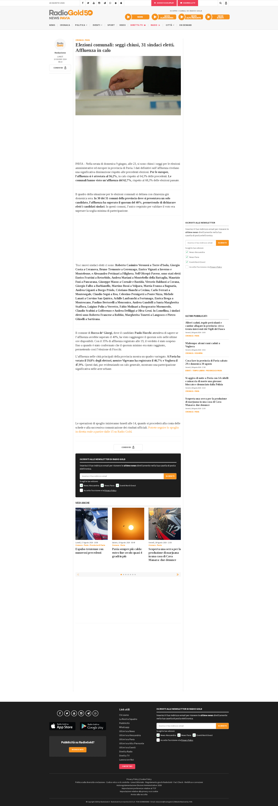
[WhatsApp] (110, 3)
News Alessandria (91, 485)
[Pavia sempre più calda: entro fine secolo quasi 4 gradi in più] (128, 524)
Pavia (87, 40)
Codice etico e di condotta (117, 782)
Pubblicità (124, 723)
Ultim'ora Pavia (127, 739)
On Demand (185, 25)
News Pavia (109, 485)
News (52, 25)
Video (122, 25)
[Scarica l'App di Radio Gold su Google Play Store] (93, 726)
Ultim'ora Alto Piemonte (131, 743)
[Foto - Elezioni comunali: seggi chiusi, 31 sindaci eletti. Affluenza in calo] (128, 85)
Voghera (199, 353)
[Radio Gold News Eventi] (217, 17)
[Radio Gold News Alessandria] (164, 17)
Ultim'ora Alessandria (130, 735)
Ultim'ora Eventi (127, 747)
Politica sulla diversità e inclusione (90, 782)
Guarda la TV (189, 3)
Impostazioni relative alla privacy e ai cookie (139, 791)
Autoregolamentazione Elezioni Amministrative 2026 (139, 785)
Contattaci (127, 766)
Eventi (97, 25)
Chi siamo (124, 715)
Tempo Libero (198, 370)
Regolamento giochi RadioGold (158, 782)
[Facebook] (82, 3)
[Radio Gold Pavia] (71, 14)
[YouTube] (93, 3)
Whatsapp (124, 727)
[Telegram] (104, 3)
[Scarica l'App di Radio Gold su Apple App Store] (62, 726)
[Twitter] (88, 3)
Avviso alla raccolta (139, 794)
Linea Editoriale (137, 782)
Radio (154, 25)
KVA (190, 802)
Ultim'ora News (127, 731)
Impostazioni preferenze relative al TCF (139, 788)
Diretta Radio (125, 751)
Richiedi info (78, 749)
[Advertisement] (128, 138)
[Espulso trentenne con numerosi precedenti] (91, 524)
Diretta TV (136, 25)
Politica (80, 25)
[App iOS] (121, 3)
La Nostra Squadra (128, 719)
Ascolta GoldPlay (165, 3)
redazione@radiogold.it (164, 802)
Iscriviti (170, 476)
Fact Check (178, 782)
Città (169, 25)
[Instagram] (99, 3)
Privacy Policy (110, 490)
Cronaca (65, 25)
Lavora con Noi (126, 759)
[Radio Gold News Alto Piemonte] (191, 17)
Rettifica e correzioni (194, 782)
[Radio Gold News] (137, 17)
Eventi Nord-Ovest (127, 485)
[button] (60, 68)
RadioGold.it (105, 802)
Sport (111, 25)
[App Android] (115, 3)
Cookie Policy (146, 779)
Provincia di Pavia (97, 545)
